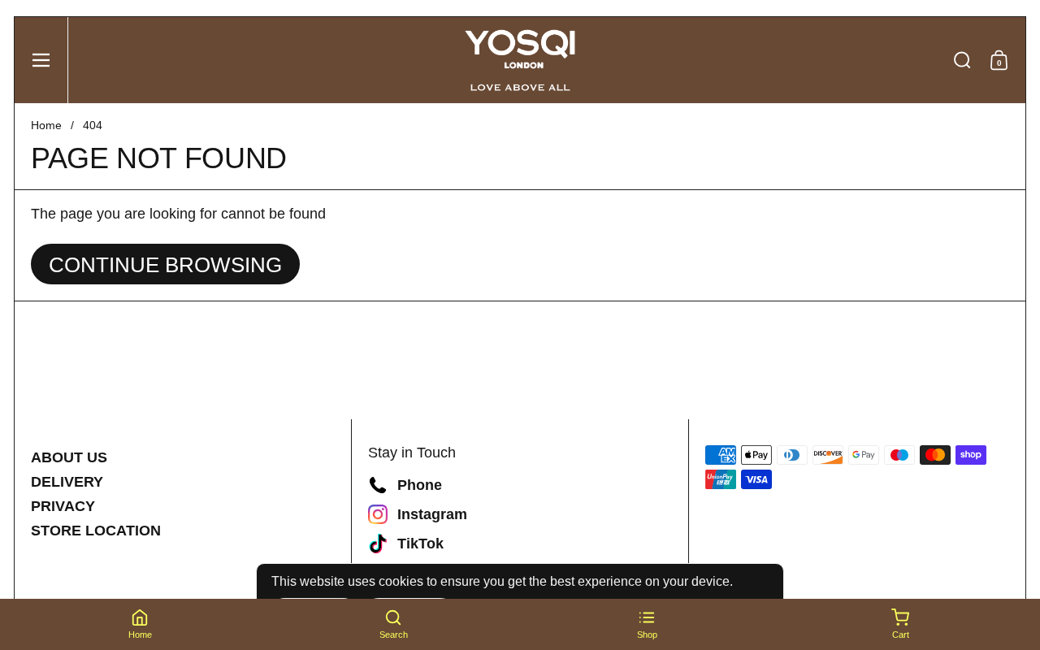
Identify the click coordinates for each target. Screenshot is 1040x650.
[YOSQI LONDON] (519, 60)
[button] (962, 60)
